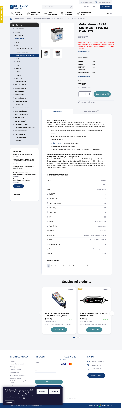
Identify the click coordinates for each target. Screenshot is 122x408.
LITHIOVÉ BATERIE (20, 98)
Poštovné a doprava (15, 369)
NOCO (17, 65)
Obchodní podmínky (15, 378)
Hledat (71, 7)
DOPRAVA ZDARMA (20, 137)
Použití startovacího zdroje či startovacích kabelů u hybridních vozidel (24, 173)
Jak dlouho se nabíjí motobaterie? (22, 154)
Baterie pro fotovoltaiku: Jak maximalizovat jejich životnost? (22, 179)
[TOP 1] (94, 300)
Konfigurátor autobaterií (17, 364)
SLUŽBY (17, 32)
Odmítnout (42, 391)
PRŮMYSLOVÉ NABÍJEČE (22, 108)
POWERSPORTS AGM (22, 52)
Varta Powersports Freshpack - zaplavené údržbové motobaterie (71, 266)
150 (105, 203)
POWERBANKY (19, 94)
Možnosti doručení (84, 77)
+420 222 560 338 (96, 365)
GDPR (11, 385)
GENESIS (18, 75)
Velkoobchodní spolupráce (17, 375)
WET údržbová (102, 226)
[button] (74, 337)
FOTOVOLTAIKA (19, 104)
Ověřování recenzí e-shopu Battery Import (19, 381)
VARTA (17, 45)
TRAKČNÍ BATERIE (20, 85)
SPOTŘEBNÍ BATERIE (21, 131)
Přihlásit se (49, 382)
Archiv (18, 186)
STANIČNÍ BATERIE (20, 88)
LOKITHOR (19, 78)
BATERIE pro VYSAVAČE (22, 124)
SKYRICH (18, 68)
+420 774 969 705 (96, 368)
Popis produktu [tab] (57, 111)
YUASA (17, 42)
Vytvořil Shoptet (93, 405)
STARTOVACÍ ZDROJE (21, 114)
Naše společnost (14, 372)
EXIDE (17, 58)
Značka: (81, 37)
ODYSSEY (18, 71)
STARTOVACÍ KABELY (21, 111)
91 (105, 212)
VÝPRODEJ (18, 141)
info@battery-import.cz (97, 361)
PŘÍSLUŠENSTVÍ (20, 134)
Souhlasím (54, 391)
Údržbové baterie (55, 143)
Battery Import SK (63, 399)
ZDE (24, 398)
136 (105, 207)
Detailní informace (83, 51)
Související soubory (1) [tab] (91, 111)
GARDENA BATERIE (20, 81)
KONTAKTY (13, 361)
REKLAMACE (72, 399)
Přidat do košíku (100, 94)
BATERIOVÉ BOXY (20, 91)
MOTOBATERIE (19, 39)
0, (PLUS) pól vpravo (100, 221)
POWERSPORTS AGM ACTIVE (24, 48)
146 (105, 217)
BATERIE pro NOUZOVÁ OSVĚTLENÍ (25, 127)
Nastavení (9, 402)
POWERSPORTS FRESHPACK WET (25, 55)
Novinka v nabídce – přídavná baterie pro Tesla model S (23, 167)
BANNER (18, 62)
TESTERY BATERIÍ (20, 121)
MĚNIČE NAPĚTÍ (19, 118)
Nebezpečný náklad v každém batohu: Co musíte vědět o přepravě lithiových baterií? (23, 160)
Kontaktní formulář (96, 375)
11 (105, 198)
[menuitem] (18, 13)
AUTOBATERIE (19, 35)
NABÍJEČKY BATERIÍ (21, 101)
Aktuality (12, 367)
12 (105, 194)
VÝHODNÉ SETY (19, 29)
